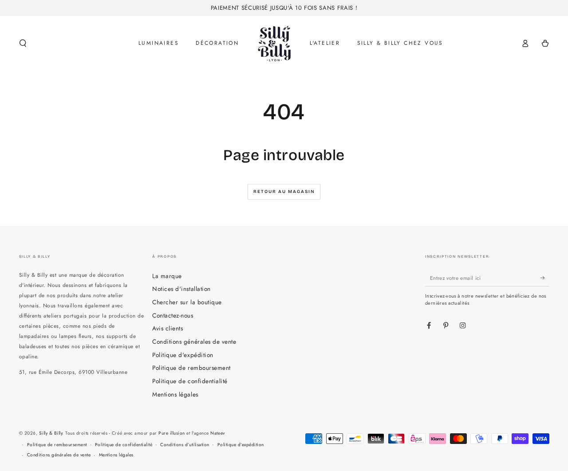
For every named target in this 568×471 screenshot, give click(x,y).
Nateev (217, 433)
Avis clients (167, 328)
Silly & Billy (51, 433)
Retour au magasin (284, 191)
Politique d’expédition (240, 444)
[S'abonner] (544, 278)
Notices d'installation (181, 288)
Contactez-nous (172, 315)
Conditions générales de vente (194, 341)
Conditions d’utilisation (184, 444)
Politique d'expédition (182, 354)
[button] (23, 43)
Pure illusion (171, 433)
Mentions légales (175, 394)
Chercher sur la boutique (186, 302)
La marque (167, 275)
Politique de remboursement (191, 367)
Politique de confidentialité (189, 381)
